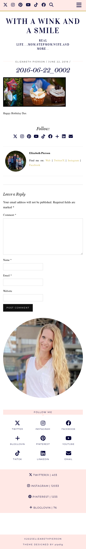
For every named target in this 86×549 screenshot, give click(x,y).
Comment (9, 215)
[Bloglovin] (57, 136)
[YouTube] (28, 5)
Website (7, 291)
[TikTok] (36, 5)
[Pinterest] (20, 5)
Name (7, 260)
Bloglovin (45, 507)
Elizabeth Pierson (30, 61)
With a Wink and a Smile (43, 26)
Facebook (34, 165)
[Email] (71, 136)
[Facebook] (44, 5)
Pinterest (45, 496)
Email (7, 275)
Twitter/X (59, 160)
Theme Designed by (43, 544)
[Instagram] (13, 5)
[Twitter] (5, 5)
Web (48, 160)
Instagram (73, 160)
